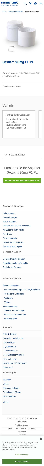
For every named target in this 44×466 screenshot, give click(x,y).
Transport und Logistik (12, 246)
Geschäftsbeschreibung (13, 355)
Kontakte (7, 380)
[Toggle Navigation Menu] (41, 3)
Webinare (8, 298)
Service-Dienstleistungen (14, 259)
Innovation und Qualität (13, 338)
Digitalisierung (9, 347)
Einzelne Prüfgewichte (15, 11)
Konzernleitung (9, 359)
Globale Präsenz (10, 351)
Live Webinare (10, 319)
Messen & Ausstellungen (15, 315)
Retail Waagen (9, 222)
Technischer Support (12, 267)
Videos (7, 302)
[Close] (41, 439)
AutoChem (7, 234)
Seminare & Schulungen (15, 310)
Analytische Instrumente (13, 230)
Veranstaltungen (10, 306)
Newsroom (7, 367)
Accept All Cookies (22, 461)
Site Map (22, 434)
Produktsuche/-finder (12, 392)
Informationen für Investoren (15, 363)
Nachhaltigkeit (9, 342)
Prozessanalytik (10, 238)
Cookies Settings (22, 425)
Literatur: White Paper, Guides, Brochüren (22, 290)
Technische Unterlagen (14, 294)
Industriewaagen (10, 217)
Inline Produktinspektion (13, 242)
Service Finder (9, 396)
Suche (6, 384)
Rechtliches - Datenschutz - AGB (22, 428)
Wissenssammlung (11, 286)
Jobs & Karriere (9, 334)
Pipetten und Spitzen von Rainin (17, 226)
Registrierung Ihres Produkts (15, 263)
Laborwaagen (9, 213)
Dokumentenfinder (11, 388)
